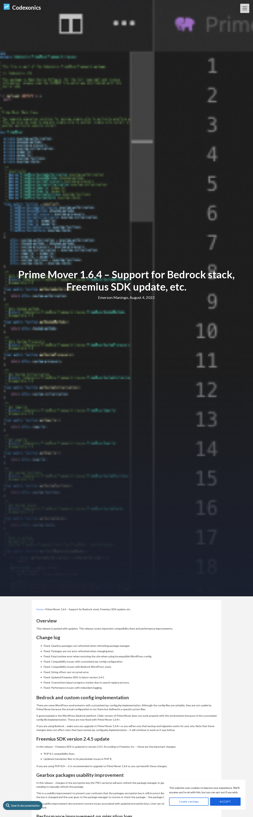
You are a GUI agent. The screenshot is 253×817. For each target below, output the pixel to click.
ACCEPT (225, 801)
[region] (205, 795)
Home (39, 609)
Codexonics (26, 7)
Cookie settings (189, 801)
